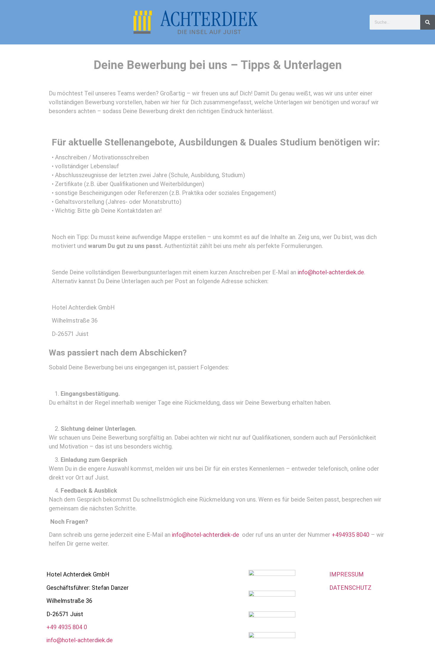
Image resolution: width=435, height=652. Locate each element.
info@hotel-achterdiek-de (205, 534)
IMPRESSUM (346, 574)
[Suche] (427, 22)
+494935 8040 (350, 534)
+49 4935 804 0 (66, 627)
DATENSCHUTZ (350, 587)
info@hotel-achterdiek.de (331, 272)
